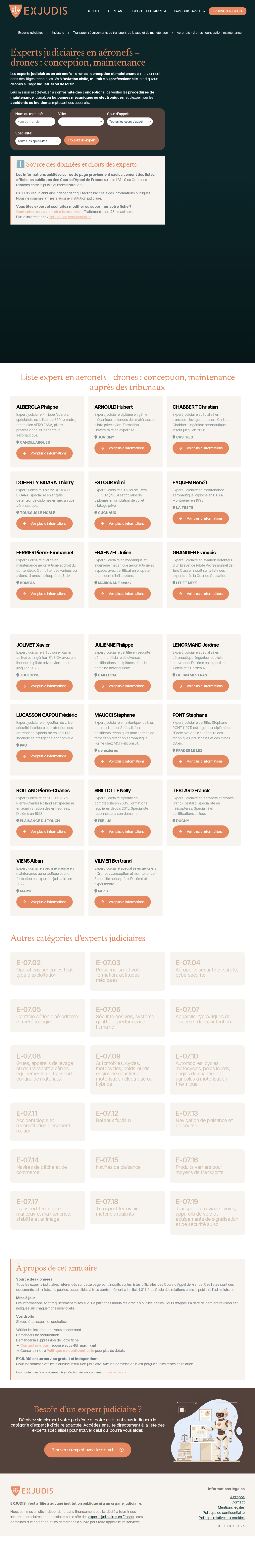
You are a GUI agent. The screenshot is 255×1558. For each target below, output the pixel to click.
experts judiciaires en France (111, 1517)
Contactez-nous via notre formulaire (48, 212)
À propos (237, 1497)
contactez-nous (115, 1372)
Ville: (62, 114)
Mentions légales (231, 1507)
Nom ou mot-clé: (29, 114)
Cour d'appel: (118, 114)
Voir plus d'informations (48, 453)
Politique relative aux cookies (222, 1518)
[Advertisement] (215, 292)
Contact (238, 1502)
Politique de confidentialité (70, 217)
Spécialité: (23, 133)
